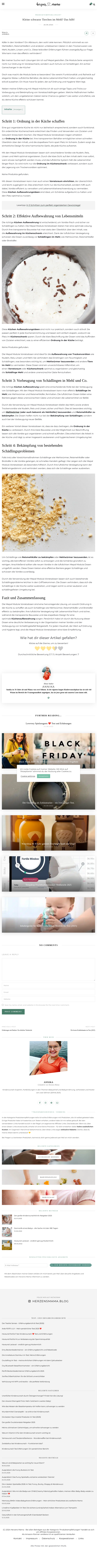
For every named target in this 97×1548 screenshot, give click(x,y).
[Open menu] (3, 4)
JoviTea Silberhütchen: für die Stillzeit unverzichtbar (23, 1376)
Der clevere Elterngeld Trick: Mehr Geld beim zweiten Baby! (26, 1401)
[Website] (48, 698)
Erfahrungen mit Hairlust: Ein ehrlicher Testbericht (17, 1030)
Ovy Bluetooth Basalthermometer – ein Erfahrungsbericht (26, 1366)
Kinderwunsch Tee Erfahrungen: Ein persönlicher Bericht (25, 1449)
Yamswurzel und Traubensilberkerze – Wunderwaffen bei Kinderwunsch (31, 1438)
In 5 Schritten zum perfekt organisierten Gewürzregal (53, 205)
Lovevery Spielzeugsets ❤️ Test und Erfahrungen (48, 723)
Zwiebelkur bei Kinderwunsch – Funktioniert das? (22, 1443)
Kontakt (18, 1538)
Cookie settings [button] (28, 776)
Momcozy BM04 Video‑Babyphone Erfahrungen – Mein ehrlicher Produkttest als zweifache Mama (42, 1501)
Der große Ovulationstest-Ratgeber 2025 (18, 1422)
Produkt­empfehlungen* (48, 15)
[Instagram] (45, 1102)
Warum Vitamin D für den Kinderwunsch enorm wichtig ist (26, 1433)
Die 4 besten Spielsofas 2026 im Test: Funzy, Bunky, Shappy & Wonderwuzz (32, 1484)
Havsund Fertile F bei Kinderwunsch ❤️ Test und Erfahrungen (27, 1334)
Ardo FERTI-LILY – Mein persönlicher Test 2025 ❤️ (22, 1329)
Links (81, 1538)
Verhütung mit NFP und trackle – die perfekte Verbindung (26, 1382)
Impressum (32, 1538)
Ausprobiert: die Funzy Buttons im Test (18, 1470)
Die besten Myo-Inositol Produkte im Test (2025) (21, 1417)
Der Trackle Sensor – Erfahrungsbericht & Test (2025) (23, 1323)
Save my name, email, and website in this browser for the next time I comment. (37, 1005)
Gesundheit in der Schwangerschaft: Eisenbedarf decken (25, 1515)
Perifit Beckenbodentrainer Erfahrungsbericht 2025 (23, 1371)
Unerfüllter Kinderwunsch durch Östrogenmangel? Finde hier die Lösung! (32, 1396)
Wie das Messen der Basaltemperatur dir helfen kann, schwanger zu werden (33, 1406)
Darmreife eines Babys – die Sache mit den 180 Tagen (36, 1228)
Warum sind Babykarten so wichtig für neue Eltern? (23, 1463)
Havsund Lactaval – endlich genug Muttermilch (33, 1241)
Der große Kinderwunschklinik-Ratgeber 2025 (33, 1216)
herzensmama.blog (50, 1301)
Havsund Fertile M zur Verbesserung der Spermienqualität (26, 1339)
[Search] (94, 4)
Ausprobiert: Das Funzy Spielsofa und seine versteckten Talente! (28, 1477)
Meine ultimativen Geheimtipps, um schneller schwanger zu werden (30, 1428)
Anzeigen (18, 109)
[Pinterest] (51, 1102)
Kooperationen (66, 1538)
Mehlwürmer (13, 412)
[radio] (37, 649)
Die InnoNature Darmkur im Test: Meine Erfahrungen (24, 1355)
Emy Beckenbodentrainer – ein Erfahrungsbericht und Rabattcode (29, 1350)
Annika (5, 34)
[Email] (57, 1102)
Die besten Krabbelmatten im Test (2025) (83, 1030)
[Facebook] (40, 1102)
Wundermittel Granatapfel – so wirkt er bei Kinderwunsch (25, 1412)
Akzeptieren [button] (44, 776)
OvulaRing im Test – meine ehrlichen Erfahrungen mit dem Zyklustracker (32, 1360)
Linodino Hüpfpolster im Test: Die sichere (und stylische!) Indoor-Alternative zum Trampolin (39, 1508)
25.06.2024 (48, 25)
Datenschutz (48, 1538)
